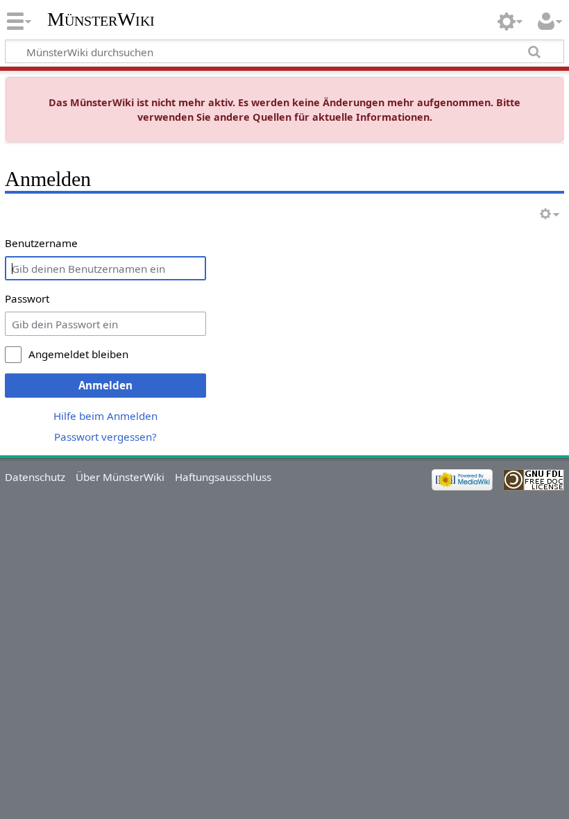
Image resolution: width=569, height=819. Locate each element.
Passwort (27, 298)
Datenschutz (35, 477)
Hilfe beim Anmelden (105, 416)
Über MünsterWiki (120, 477)
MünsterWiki (101, 19)
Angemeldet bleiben (78, 354)
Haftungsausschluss (223, 477)
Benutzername (41, 243)
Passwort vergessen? (105, 437)
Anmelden (105, 385)
